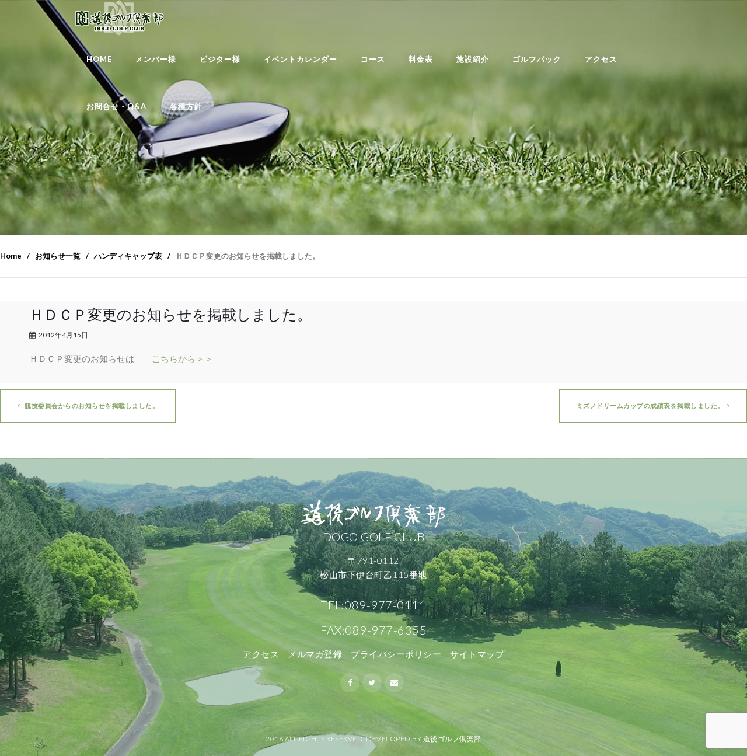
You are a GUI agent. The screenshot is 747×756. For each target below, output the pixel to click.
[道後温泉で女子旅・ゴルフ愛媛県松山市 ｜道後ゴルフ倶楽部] (119, 18)
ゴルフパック (536, 59)
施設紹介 (472, 59)
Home (99, 59)
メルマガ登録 (315, 654)
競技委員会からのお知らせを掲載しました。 (91, 405)
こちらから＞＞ (182, 358)
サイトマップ (477, 654)
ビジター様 (220, 59)
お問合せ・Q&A (116, 106)
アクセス (601, 59)
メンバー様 (155, 59)
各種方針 (186, 106)
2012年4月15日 (63, 334)
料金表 (421, 59)
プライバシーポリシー (396, 654)
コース (373, 59)
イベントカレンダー (300, 59)
